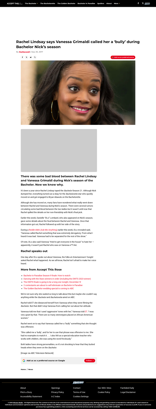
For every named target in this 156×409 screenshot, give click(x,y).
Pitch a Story (26, 392)
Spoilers (100, 3)
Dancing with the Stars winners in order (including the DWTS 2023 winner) (57, 279)
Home (23, 369)
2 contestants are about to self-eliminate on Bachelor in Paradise (53, 285)
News (30, 369)
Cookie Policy (104, 392)
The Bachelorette (47, 3)
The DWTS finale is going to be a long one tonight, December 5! (52, 282)
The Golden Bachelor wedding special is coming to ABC (49, 288)
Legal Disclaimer (128, 392)
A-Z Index (55, 396)
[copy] (34, 57)
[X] (143, 3)
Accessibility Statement (31, 396)
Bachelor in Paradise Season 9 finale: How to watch (47, 275)
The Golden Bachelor (66, 3)
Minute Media (18, 402)
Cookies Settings (81, 396)
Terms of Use (79, 392)
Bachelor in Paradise (86, 3)
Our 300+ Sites (104, 388)
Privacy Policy (57, 392)
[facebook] (138, 3)
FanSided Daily (127, 388)
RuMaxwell (24, 52)
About (109, 3)
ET (86, 311)
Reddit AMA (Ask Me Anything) (43, 230)
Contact (76, 388)
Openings (55, 388)
